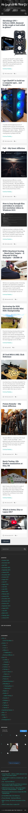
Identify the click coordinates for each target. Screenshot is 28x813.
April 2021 (4, 565)
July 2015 (4, 610)
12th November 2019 (8, 396)
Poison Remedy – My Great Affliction (12, 405)
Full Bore (5, 667)
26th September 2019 (9, 454)
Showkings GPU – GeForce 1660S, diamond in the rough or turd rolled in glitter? (14, 24)
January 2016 (5, 596)
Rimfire (5, 693)
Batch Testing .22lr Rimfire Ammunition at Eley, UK (13, 463)
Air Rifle (5, 659)
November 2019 (6, 567)
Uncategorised (5, 719)
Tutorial (5, 707)
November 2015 (6, 601)
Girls (3, 638)
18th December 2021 (8, 299)
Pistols (5, 679)
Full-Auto (5, 669)
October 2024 (5, 560)
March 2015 (5, 613)
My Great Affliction (8, 655)
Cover (4, 647)
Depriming (6, 688)
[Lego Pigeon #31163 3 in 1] (5, 738)
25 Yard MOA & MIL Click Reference (13, 355)
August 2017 (5, 579)
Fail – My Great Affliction (14, 148)
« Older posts (6, 541)
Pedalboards (7, 652)
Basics (6, 674)
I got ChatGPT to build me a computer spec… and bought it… (14, 82)
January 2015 (5, 617)
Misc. (3, 712)
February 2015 (5, 615)
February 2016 (5, 594)
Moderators (6, 676)
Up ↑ (25, 810)
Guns (3, 657)
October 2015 (5, 603)
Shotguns (5, 700)
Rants (3, 715)
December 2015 (6, 598)
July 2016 (4, 586)
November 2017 (6, 574)
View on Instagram (14, 763)
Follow (23, 731)
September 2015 (6, 606)
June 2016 (4, 589)
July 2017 (4, 582)
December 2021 (6, 562)
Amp (4, 645)
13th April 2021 (7, 347)
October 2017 (5, 577)
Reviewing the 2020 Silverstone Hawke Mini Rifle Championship (13, 308)
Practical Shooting (7, 681)
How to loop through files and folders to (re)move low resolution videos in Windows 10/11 (14, 206)
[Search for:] (14, 549)
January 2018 (5, 572)
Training (5, 705)
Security (5, 698)
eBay (4, 717)
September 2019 (6, 570)
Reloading (5, 683)
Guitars (4, 643)
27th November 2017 (8, 535)
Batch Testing (7, 695)
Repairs (5, 691)
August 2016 (5, 584)
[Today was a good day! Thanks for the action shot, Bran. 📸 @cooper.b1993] (5, 756)
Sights (4, 702)
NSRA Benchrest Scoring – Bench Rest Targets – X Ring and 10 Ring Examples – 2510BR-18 (13, 254)
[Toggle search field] (26, 13)
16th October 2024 (8, 73)
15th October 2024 (8, 141)
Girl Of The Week (7, 640)
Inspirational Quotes (7, 710)
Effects (5, 650)
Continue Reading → (8, 68)
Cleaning (5, 664)
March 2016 (5, 591)
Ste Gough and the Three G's (14, 4)
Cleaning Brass (8, 686)
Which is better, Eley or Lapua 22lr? (13, 510)
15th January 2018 (8, 502)
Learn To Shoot (7, 671)
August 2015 (5, 608)
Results (6, 662)
